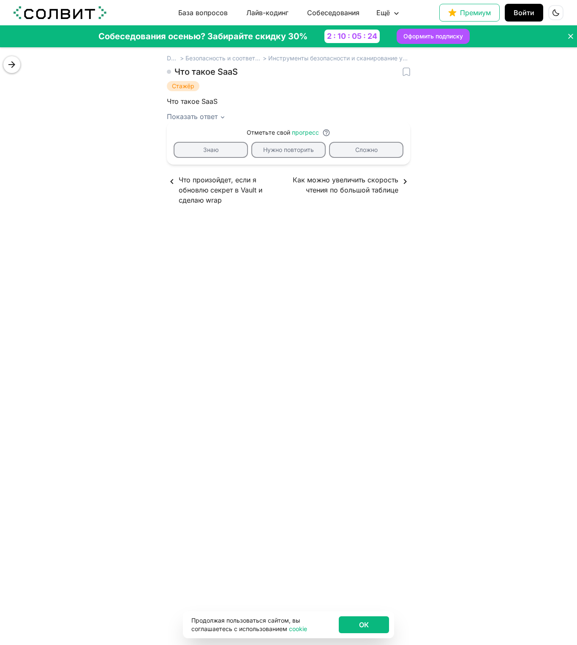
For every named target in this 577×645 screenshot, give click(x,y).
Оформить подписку (433, 36)
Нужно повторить (288, 149)
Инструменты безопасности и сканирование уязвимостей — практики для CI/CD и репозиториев (339, 58)
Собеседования (333, 12)
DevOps (172, 58)
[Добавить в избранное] (406, 72)
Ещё (383, 12)
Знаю (211, 149)
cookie (298, 628)
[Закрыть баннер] (571, 36)
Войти (524, 12)
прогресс (305, 132)
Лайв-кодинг (267, 12)
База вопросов (203, 12)
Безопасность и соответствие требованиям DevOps (223, 58)
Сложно (366, 149)
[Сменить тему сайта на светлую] (555, 12)
